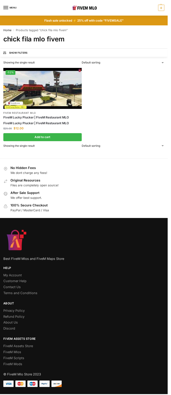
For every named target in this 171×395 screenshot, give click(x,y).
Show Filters (18, 52)
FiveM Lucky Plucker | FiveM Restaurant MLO (36, 117)
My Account (12, 275)
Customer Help (14, 281)
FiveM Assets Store (18, 346)
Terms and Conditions (20, 293)
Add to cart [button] (42, 137)
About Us (10, 322)
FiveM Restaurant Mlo (19, 113)
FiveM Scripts (13, 358)
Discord (9, 328)
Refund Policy (13, 317)
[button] (160, 8)
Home (7, 30)
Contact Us (12, 287)
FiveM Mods (12, 364)
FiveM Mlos (12, 352)
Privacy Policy (14, 311)
